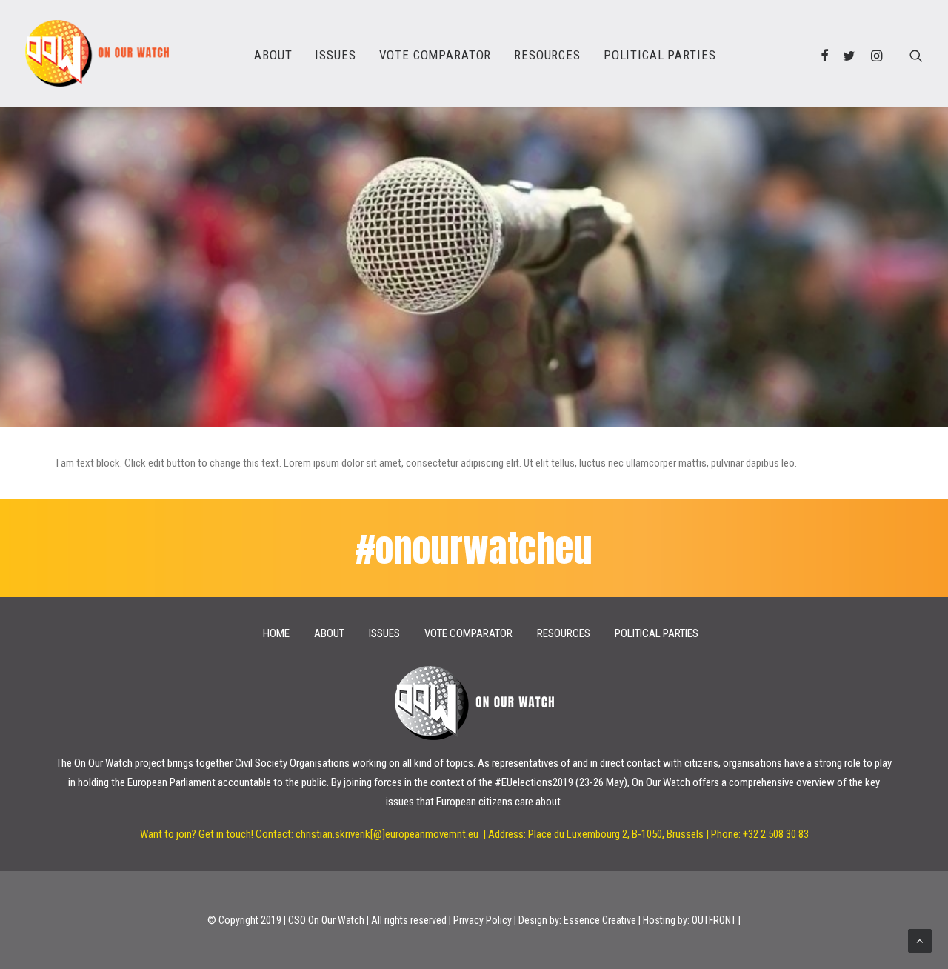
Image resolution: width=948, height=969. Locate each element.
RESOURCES (547, 54)
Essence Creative (600, 920)
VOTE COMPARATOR (435, 54)
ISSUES (335, 54)
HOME (276, 633)
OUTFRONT (714, 920)
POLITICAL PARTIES (659, 54)
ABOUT (273, 54)
